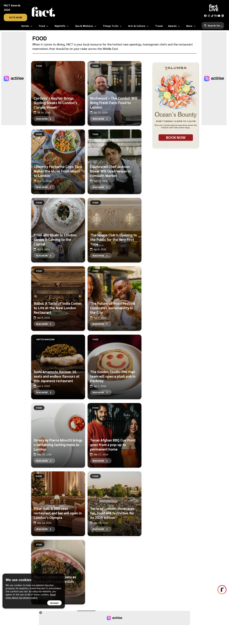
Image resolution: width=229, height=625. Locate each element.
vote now (15, 17)
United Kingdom (45, 339)
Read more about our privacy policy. (31, 596)
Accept (54, 602)
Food (39, 65)
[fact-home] (43, 11)
